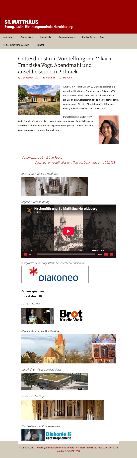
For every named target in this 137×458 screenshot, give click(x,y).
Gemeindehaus (66, 37)
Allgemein (50, 77)
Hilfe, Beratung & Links (16, 44)
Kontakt (40, 44)
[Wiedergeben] (25, 254)
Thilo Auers (67, 77)
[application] (68, 231)
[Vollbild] (111, 254)
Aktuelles (8, 37)
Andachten (27, 37)
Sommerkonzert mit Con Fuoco (40, 157)
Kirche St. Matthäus (93, 37)
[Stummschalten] (106, 254)
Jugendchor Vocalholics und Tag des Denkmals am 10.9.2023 (77, 162)
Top (129, 450)
